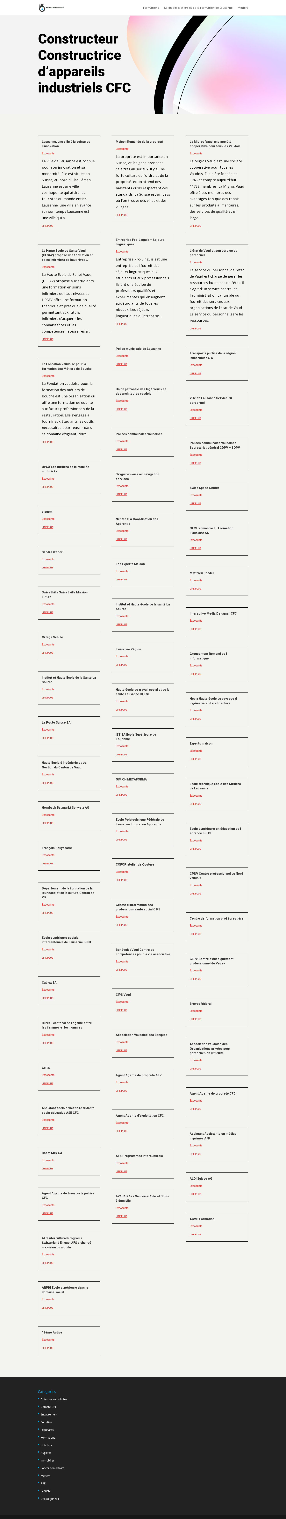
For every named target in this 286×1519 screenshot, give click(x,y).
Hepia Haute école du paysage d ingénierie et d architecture (213, 700)
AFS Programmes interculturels (139, 1156)
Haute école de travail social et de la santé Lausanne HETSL (142, 692)
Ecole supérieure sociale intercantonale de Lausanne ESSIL (67, 940)
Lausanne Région (128, 649)
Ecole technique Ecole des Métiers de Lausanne (215, 786)
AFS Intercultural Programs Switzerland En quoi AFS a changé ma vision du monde (66, 1243)
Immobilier (47, 1460)
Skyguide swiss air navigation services (137, 476)
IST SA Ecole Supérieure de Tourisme (136, 736)
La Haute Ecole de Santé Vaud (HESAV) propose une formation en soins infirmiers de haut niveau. (67, 255)
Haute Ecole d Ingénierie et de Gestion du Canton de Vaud (64, 765)
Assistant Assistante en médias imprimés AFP (213, 1136)
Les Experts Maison (130, 564)
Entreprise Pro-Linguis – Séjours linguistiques (140, 242)
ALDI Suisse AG (201, 1178)
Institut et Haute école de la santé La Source (143, 606)
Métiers (243, 8)
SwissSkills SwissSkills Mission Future (65, 594)
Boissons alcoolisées (54, 1399)
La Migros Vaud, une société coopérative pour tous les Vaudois (215, 144)
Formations (151, 8)
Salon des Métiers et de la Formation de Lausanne (198, 8)
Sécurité (46, 1491)
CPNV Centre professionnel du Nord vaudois (216, 876)
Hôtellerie (47, 1445)
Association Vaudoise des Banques (141, 1035)
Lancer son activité (52, 1468)
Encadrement (49, 1414)
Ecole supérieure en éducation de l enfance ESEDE (215, 831)
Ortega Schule (52, 637)
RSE (43, 1483)
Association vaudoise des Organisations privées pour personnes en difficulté (210, 1049)
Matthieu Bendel (202, 573)
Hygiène (46, 1453)
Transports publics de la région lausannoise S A (213, 355)
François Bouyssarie (57, 848)
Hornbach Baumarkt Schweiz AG (65, 807)
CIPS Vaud (123, 994)
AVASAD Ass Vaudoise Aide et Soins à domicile (142, 1198)
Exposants (48, 154)
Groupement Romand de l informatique (208, 656)
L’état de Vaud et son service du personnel (213, 253)
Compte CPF (49, 1407)
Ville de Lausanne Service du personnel (211, 400)
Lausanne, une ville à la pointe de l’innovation (66, 144)
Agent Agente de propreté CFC (213, 1093)
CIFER (46, 1068)
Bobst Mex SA (52, 1153)
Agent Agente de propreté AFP (139, 1075)
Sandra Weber (52, 552)
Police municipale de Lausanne (138, 349)
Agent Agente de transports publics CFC (68, 1195)
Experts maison (201, 743)
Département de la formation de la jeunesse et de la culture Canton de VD (68, 893)
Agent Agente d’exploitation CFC (140, 1115)
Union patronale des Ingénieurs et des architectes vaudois (141, 391)
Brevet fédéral (200, 1004)
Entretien (46, 1422)
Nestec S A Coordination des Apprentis (137, 521)
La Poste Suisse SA (56, 722)
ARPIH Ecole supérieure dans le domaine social (65, 1289)
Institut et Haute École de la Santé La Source (69, 680)
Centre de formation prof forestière (217, 918)
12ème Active (52, 1332)
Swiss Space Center (204, 488)
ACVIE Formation (202, 1219)
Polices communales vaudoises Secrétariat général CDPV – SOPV (215, 445)
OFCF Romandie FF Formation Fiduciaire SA (211, 530)
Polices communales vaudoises (139, 434)
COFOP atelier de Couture (135, 864)
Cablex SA (49, 982)
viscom (47, 512)
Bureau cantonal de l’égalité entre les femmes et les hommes (67, 1025)
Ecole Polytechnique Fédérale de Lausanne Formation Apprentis (140, 822)
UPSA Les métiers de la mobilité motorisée (65, 469)
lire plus (47, 226)
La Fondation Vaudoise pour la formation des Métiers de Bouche (67, 366)
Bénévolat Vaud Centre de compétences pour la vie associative (143, 952)
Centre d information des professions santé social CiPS (138, 907)
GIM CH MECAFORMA (131, 779)
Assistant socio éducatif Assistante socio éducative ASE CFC (68, 1110)
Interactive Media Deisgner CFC (213, 613)
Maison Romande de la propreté (139, 141)
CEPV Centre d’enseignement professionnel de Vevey (211, 961)
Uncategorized (50, 1499)
